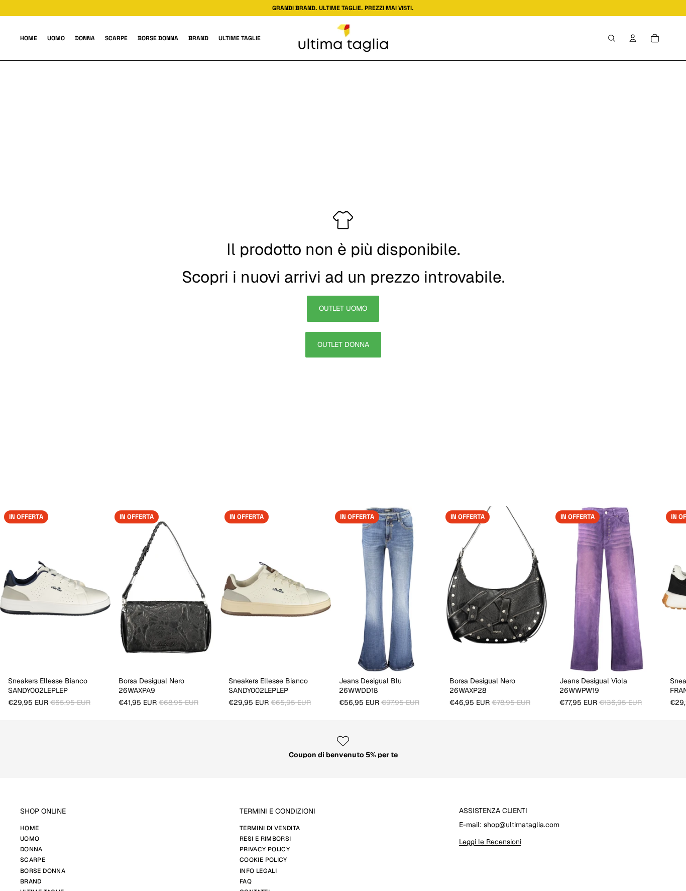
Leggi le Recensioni (490, 841)
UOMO (29, 839)
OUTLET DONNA (343, 344)
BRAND (31, 881)
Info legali (258, 871)
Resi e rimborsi (265, 839)
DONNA (31, 849)
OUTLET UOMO (343, 308)
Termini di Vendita (270, 828)
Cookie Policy (263, 860)
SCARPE (32, 860)
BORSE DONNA (42, 871)
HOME (29, 828)
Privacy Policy (265, 849)
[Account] (633, 38)
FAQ (246, 881)
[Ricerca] (612, 38)
